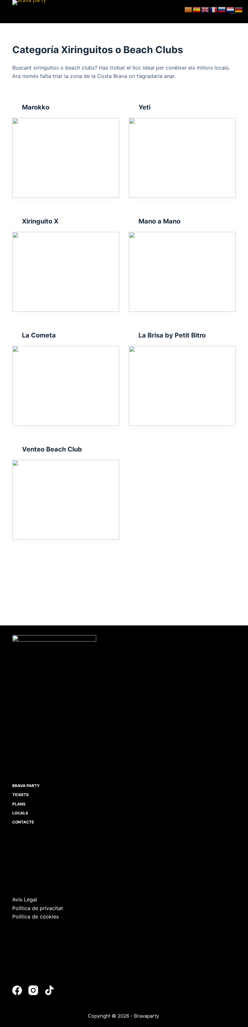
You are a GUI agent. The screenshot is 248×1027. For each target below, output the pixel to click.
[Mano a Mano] (182, 272)
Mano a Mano (160, 221)
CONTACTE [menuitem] (23, 822)
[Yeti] (182, 158)
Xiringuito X (40, 221)
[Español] (197, 9)
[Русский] (222, 9)
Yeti (144, 107)
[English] (205, 9)
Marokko (35, 107)
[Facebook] (17, 990)
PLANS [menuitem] (19, 804)
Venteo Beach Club (52, 449)
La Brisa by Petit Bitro (172, 335)
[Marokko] (65, 158)
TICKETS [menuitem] (20, 794)
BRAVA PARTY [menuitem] (26, 785)
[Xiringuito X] (65, 272)
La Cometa (39, 335)
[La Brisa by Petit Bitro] (182, 386)
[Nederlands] (230, 9)
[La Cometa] (65, 386)
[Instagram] (33, 990)
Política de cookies (35, 916)
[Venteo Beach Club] (65, 500)
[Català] (188, 9)
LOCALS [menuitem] (20, 813)
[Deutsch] (239, 9)
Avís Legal (24, 899)
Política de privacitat (37, 908)
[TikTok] (49, 990)
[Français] (214, 9)
